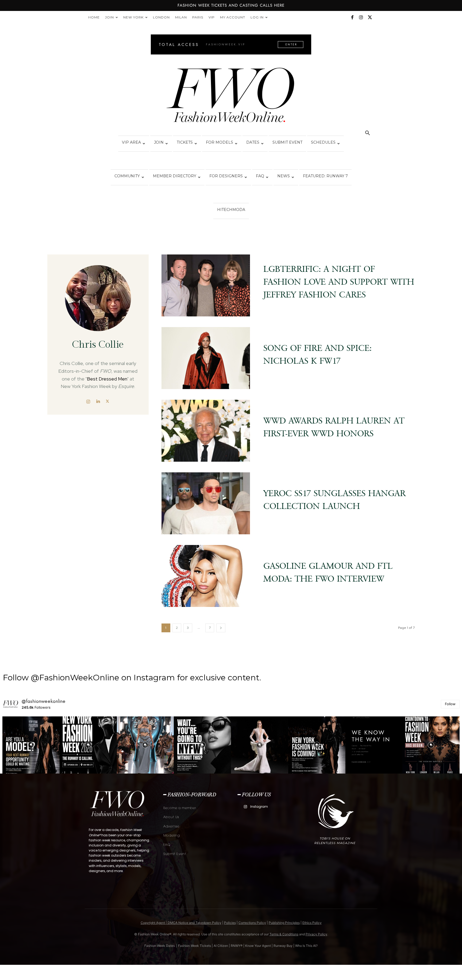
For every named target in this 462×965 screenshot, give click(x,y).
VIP (212, 17)
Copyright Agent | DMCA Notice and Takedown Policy (181, 923)
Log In (257, 17)
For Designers (226, 176)
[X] (370, 17)
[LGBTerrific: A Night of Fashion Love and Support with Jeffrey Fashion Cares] (205, 285)
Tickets (185, 142)
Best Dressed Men (107, 379)
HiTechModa (231, 209)
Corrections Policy (252, 923)
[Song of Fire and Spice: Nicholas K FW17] (205, 358)
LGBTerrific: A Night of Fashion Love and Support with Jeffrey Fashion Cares (338, 282)
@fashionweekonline (44, 701)
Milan (181, 17)
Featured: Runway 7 (325, 176)
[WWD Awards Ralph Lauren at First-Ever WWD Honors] (205, 431)
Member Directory (174, 176)
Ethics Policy (312, 923)
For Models (219, 142)
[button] (367, 133)
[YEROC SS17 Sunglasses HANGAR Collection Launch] (205, 503)
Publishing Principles (284, 923)
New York (133, 17)
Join (109, 17)
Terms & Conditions (284, 934)
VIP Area (131, 142)
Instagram (259, 806)
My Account (232, 17)
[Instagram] (361, 17)
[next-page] (220, 627)
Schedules (323, 142)
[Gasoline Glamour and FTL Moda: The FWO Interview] (205, 576)
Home (94, 17)
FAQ (260, 176)
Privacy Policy (316, 934)
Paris (197, 17)
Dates (252, 142)
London (161, 17)
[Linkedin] (98, 401)
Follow (450, 704)
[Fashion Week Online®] (231, 96)
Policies (230, 923)
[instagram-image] (31, 745)
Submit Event (287, 142)
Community (127, 176)
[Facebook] (352, 17)
